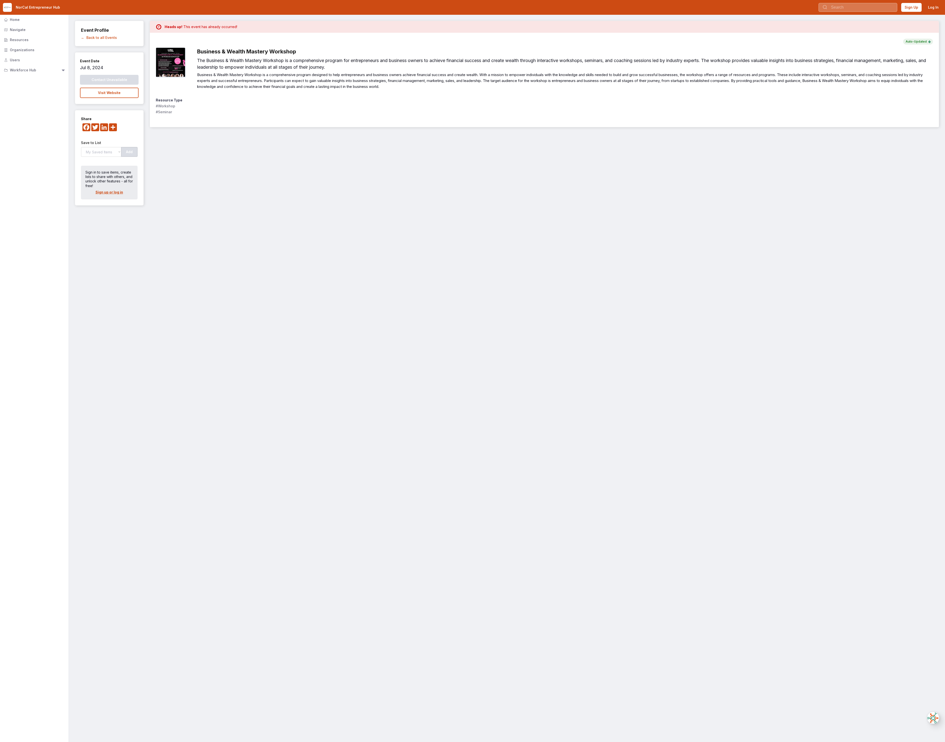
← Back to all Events (99, 37)
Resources (16, 40)
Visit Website (109, 93)
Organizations (18, 50)
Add (129, 152)
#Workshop (165, 106)
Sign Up (911, 7)
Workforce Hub (19, 70)
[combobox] (858, 7)
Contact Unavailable (109, 80)
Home (11, 19)
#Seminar (164, 112)
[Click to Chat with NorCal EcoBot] (933, 718)
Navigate (14, 30)
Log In (933, 7)
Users (11, 60)
